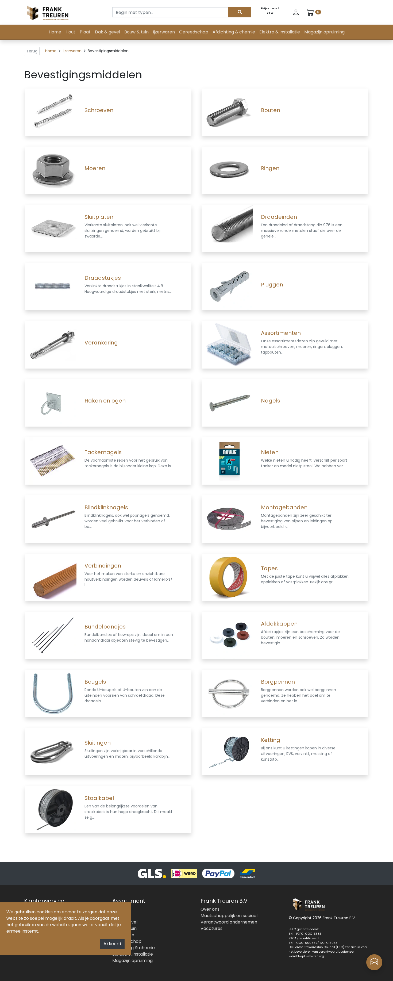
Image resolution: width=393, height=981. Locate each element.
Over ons (210, 909)
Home (55, 32)
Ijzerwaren (164, 32)
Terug (31, 51)
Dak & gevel (107, 32)
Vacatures (211, 928)
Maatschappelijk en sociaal (229, 916)
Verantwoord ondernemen (229, 922)
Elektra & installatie (279, 32)
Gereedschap (193, 32)
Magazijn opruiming (324, 32)
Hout (70, 32)
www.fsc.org (315, 956)
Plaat (85, 32)
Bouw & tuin (136, 32)
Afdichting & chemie (234, 32)
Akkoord (112, 944)
